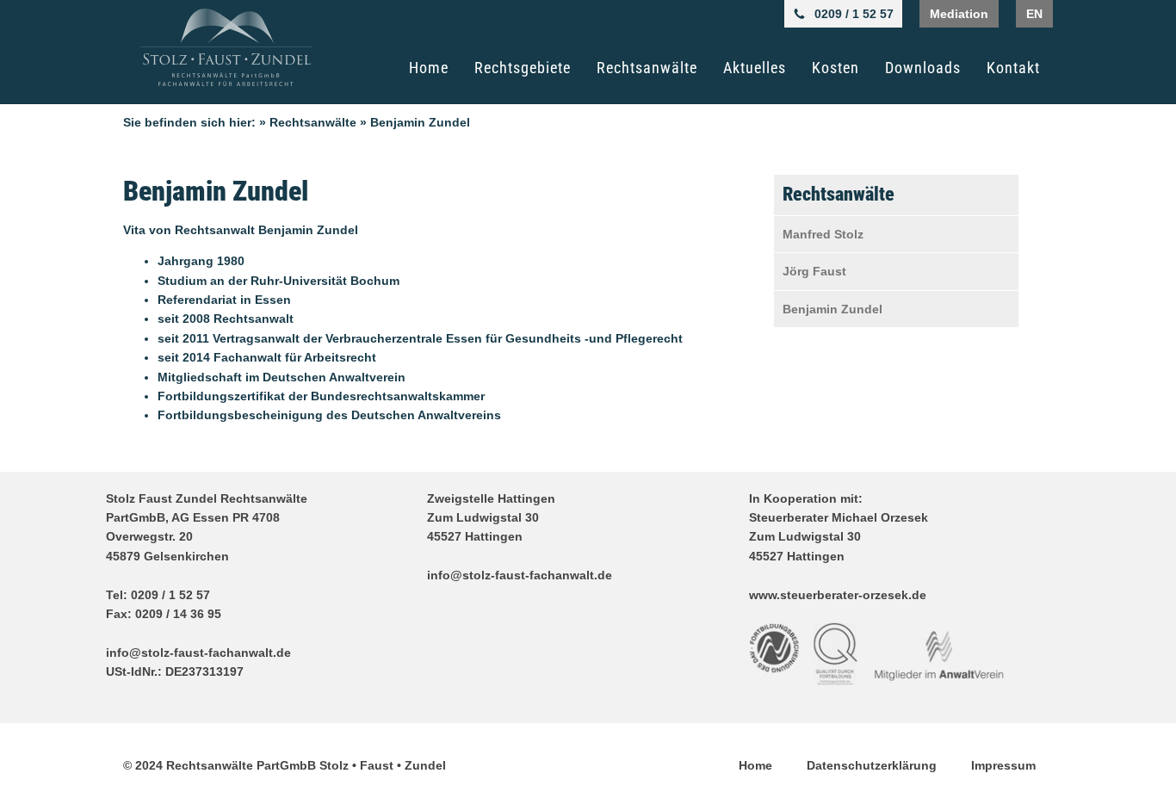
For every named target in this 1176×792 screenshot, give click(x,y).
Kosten (835, 68)
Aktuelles (754, 68)
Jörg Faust (814, 271)
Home (429, 68)
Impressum (1003, 765)
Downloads (923, 68)
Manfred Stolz (823, 234)
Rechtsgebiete (522, 68)
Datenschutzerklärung (872, 765)
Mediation (959, 14)
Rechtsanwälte (647, 68)
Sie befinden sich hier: (189, 122)
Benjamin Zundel (832, 309)
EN (1034, 14)
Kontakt (1013, 68)
